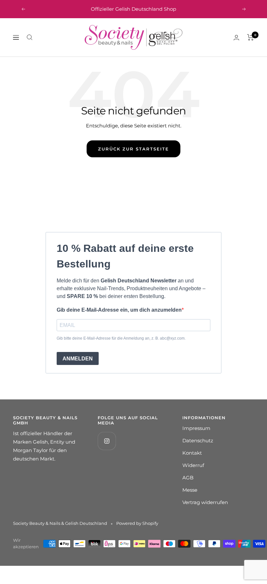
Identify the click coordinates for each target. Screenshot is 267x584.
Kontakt (192, 453)
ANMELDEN (78, 358)
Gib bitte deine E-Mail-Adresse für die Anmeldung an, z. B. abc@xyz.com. (121, 338)
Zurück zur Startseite (133, 148)
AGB (187, 477)
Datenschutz (197, 440)
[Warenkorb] (250, 37)
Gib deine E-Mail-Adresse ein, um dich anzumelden (119, 310)
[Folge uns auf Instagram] (107, 441)
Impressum (196, 428)
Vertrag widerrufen (205, 502)
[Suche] (30, 37)
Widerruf (193, 465)
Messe (189, 490)
